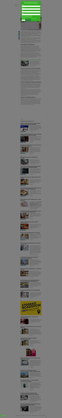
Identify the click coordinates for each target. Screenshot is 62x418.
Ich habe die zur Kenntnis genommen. (29, 18)
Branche (23, 13)
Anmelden (23, 20)
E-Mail (23, 10)
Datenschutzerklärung (28, 18)
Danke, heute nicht (28, 20)
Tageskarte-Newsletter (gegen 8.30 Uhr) (27, 17)
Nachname (23, 7)
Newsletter (3, 415)
